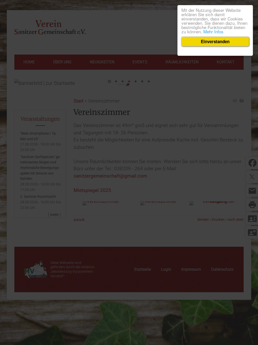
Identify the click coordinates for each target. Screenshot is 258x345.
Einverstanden (215, 41)
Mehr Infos (213, 31)
